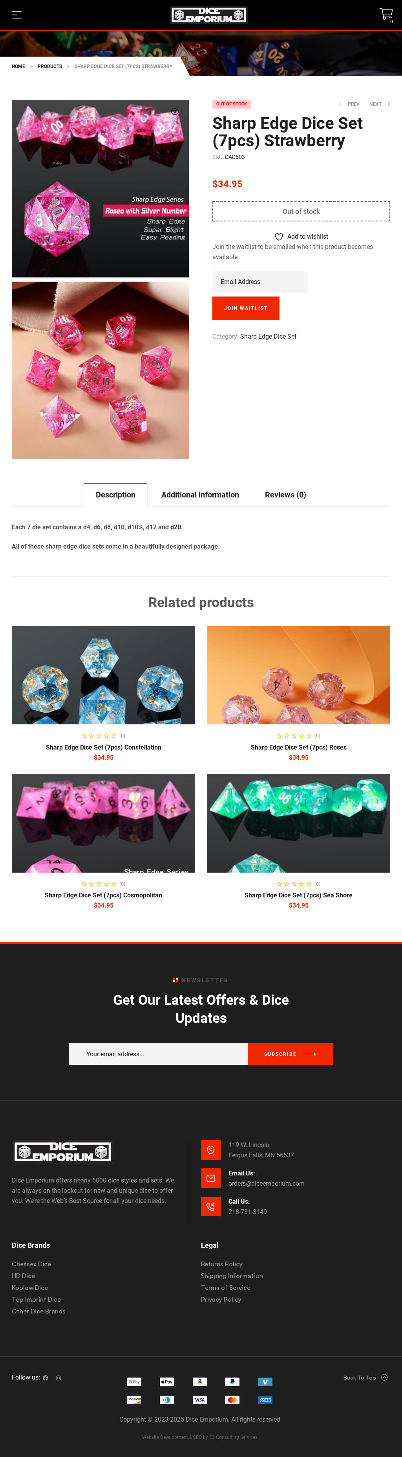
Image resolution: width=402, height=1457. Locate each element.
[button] (175, 117)
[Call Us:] (211, 1206)
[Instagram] (58, 1377)
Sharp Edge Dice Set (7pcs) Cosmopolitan (103, 895)
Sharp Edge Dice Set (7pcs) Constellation (103, 747)
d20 (175, 527)
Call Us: (239, 1201)
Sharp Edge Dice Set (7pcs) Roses (299, 747)
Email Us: (241, 1173)
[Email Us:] (211, 1178)
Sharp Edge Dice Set (268, 336)
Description (115, 494)
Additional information (200, 494)
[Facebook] (45, 1377)
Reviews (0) (285, 494)
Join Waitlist (246, 308)
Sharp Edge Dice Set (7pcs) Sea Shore (299, 895)
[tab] (116, 494)
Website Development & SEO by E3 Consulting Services (200, 1437)
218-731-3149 (247, 1212)
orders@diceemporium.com (266, 1183)
